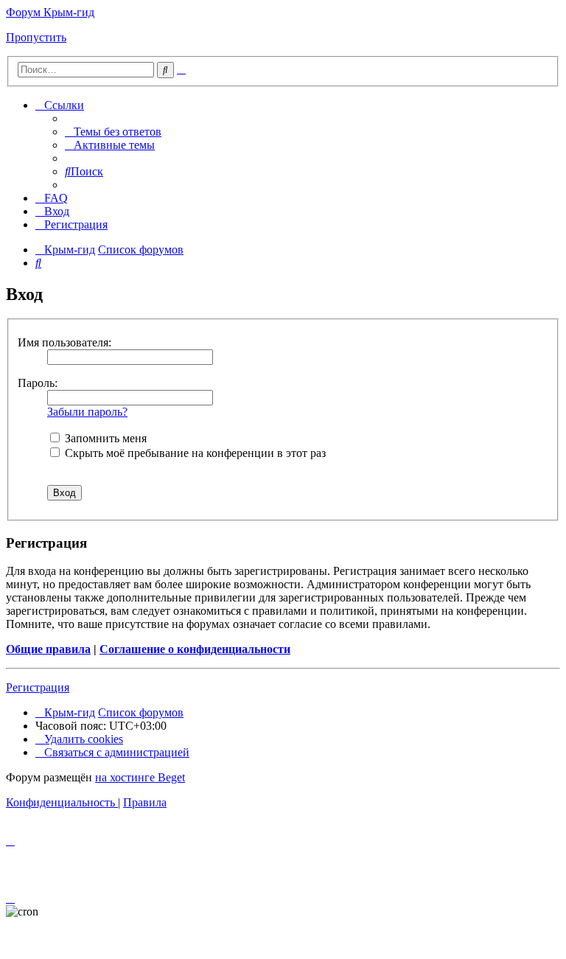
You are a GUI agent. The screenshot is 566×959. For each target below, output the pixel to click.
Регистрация (37, 687)
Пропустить (36, 37)
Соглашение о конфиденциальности (194, 649)
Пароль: (37, 383)
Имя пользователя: (64, 342)
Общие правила (48, 649)
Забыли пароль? (87, 411)
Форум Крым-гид (50, 12)
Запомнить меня (104, 438)
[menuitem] (113, 131)
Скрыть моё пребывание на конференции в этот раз (194, 453)
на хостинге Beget (140, 777)
